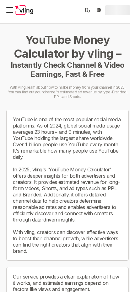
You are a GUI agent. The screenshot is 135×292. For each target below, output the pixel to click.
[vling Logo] (24, 10)
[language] (99, 10)
